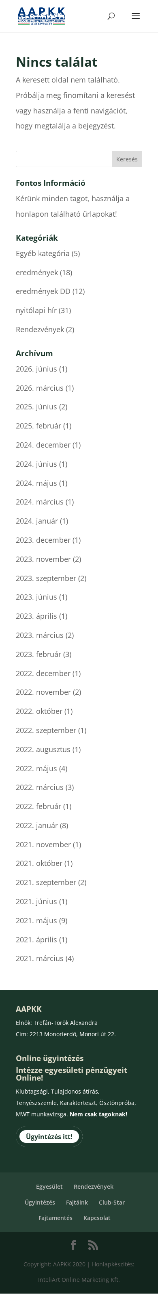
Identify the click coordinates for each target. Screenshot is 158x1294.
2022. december (43, 673)
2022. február (38, 806)
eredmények (37, 272)
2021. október (39, 863)
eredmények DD (43, 291)
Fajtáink (77, 1202)
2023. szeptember (46, 578)
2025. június (36, 406)
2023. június (36, 597)
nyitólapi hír (36, 310)
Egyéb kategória (43, 253)
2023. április (36, 616)
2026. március (40, 388)
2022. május (36, 768)
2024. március (40, 502)
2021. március (40, 958)
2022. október (39, 711)
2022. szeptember (46, 730)
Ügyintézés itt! (49, 1136)
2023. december (43, 540)
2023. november (43, 559)
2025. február (38, 426)
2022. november (43, 692)
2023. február (38, 654)
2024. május (36, 483)
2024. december (43, 445)
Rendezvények (40, 329)
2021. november (43, 844)
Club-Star (112, 1202)
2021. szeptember (46, 882)
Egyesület (49, 1186)
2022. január (37, 825)
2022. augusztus (43, 749)
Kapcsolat (97, 1218)
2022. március (40, 787)
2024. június (36, 464)
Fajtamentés (55, 1218)
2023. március (40, 635)
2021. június (36, 901)
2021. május (36, 920)
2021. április (36, 939)
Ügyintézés (40, 1202)
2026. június (36, 369)
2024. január (37, 521)
